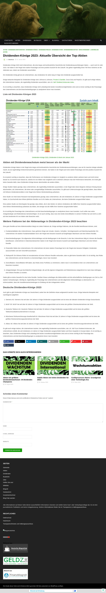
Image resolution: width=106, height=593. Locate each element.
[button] (8, 341)
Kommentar (7, 402)
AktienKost (11, 59)
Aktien (17, 40)
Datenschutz (7, 518)
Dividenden (27, 40)
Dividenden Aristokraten (16, 49)
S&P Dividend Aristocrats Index (63, 82)
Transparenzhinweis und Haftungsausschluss (18, 524)
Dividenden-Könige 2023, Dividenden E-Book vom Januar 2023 (53, 157)
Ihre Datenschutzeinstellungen (59, 591)
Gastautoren (67, 40)
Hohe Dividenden (84, 49)
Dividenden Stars (57, 49)
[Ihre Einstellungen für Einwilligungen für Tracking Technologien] (103, 590)
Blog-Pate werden (11, 43)
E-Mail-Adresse (8, 433)
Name (5, 426)
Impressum (6, 521)
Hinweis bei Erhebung (37, 591)
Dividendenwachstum (71, 49)
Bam (61, 586)
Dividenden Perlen (45, 49)
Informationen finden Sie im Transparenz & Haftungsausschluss (65, 507)
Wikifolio (6, 485)
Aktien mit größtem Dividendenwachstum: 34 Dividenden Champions (17, 380)
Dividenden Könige (32, 49)
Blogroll (55, 40)
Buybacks (37, 40)
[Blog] (9, 530)
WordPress (54, 586)
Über (46, 40)
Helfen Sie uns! (8, 482)
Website (6, 441)
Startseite (8, 40)
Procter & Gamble (59, 79)
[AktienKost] (53, 19)
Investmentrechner (82, 40)
